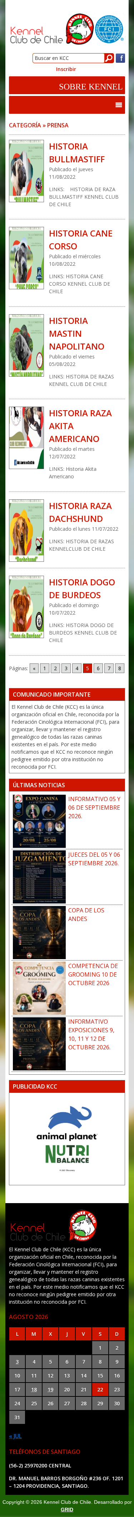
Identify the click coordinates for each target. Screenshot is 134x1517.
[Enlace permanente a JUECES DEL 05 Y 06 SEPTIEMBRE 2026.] (39, 876)
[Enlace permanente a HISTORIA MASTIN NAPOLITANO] (26, 345)
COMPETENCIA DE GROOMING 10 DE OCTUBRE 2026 (93, 974)
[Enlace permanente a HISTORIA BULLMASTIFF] (26, 171)
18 (34, 1389)
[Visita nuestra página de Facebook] (120, 61)
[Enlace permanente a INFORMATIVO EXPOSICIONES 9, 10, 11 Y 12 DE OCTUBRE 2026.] (39, 1043)
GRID (67, 1509)
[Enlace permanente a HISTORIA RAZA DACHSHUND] (26, 530)
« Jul (15, 1436)
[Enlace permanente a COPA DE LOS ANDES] (39, 932)
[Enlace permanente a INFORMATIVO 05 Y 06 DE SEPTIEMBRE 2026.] (39, 821)
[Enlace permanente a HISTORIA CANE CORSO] (26, 258)
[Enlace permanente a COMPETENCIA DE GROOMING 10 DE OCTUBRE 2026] (39, 988)
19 (50, 1389)
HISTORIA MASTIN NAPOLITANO (76, 333)
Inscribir (66, 69)
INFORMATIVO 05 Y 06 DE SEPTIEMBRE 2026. (94, 807)
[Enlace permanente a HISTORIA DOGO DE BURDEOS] (26, 607)
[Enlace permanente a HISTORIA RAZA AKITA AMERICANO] (26, 438)
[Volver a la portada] (67, 43)
